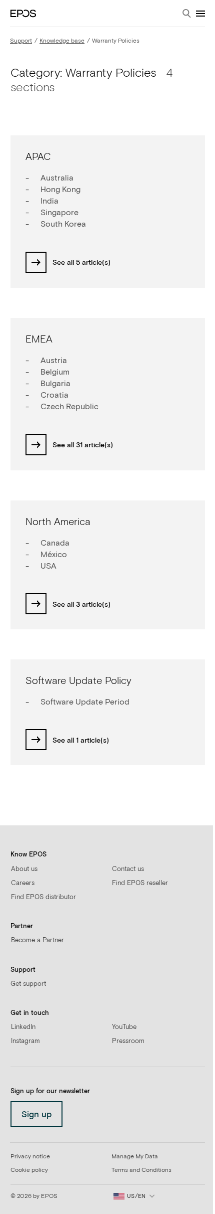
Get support (28, 984)
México (53, 555)
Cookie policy (29, 1170)
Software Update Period (85, 702)
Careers (22, 883)
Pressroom (128, 1041)
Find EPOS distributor (43, 897)
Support (21, 41)
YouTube (124, 1027)
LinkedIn (23, 1027)
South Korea (63, 224)
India (49, 201)
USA (48, 566)
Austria (53, 361)
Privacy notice (30, 1157)
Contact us (128, 869)
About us (24, 869)
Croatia (54, 395)
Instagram (25, 1041)
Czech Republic (69, 407)
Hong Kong (60, 190)
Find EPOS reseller (140, 883)
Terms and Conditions (142, 1170)
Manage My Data (135, 1157)
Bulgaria (55, 384)
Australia (57, 178)
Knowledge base (62, 41)
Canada (55, 543)
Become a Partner (37, 940)
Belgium (55, 372)
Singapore (59, 213)
